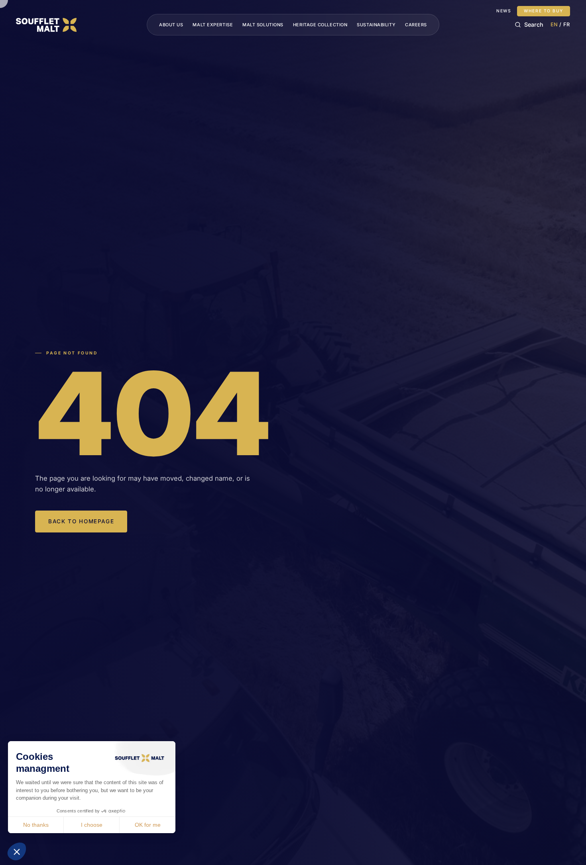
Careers (416, 24)
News (503, 11)
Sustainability (376, 24)
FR (566, 24)
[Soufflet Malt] (46, 25)
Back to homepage (81, 521)
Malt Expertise (213, 24)
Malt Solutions (262, 24)
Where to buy (543, 11)
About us (171, 24)
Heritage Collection (320, 24)
